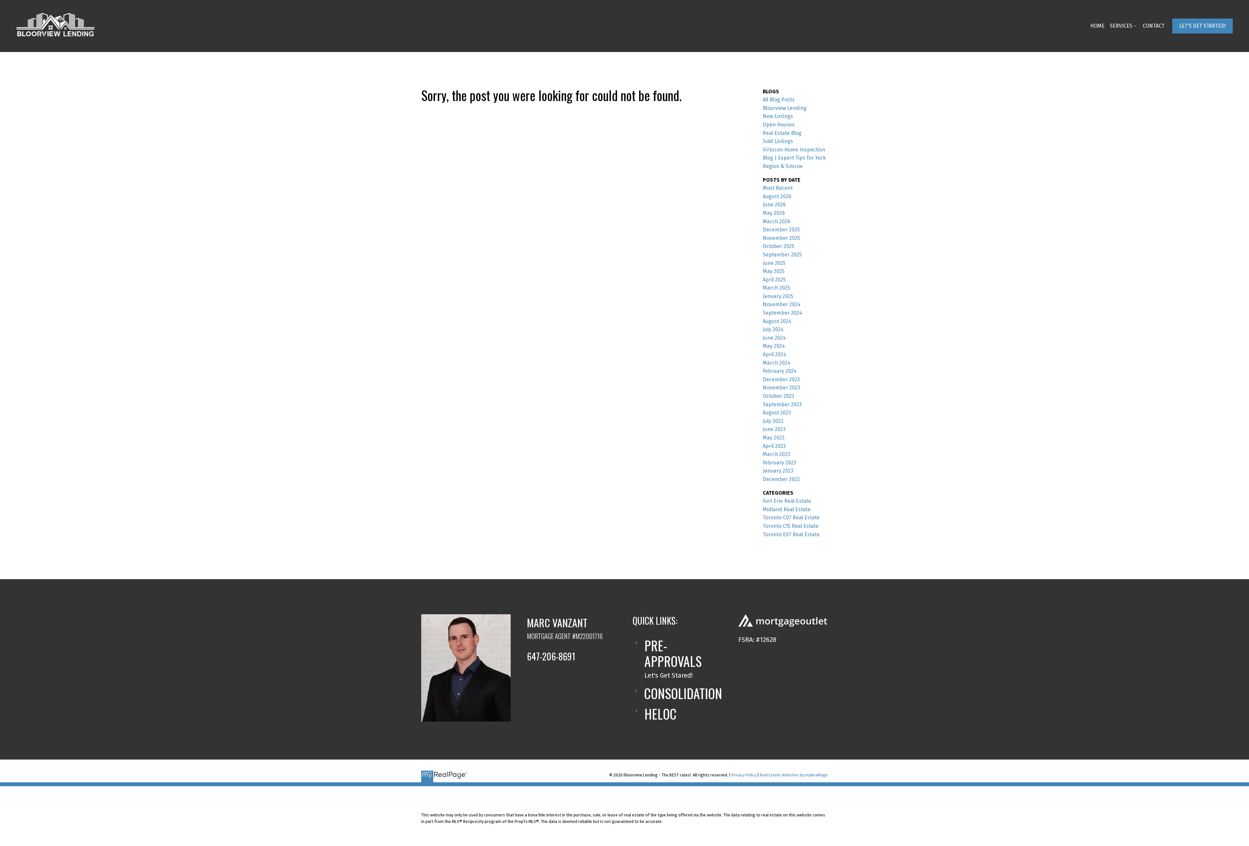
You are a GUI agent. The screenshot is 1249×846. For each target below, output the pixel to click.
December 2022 (781, 479)
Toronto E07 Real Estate (791, 534)
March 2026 (776, 221)
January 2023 (778, 471)
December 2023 (781, 379)
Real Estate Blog (782, 133)
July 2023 (773, 421)
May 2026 (774, 213)
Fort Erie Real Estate (787, 501)
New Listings (778, 116)
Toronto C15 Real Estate (791, 526)
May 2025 (774, 271)
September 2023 (782, 404)
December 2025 (781, 230)
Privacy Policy (744, 775)
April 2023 (774, 446)
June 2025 (774, 263)
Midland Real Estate (787, 509)
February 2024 (780, 371)
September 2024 (782, 313)
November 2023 (781, 387)
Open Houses (779, 125)
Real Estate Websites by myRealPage (794, 775)
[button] (1202, 26)
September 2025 (782, 255)
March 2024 (776, 363)
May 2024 (774, 346)
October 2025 (778, 246)
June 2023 (774, 429)
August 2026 (777, 196)
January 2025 (778, 296)
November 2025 (781, 238)
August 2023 (777, 413)
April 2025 (774, 280)
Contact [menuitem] (1153, 26)
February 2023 (779, 463)
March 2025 (776, 288)
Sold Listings (778, 141)
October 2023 (778, 396)
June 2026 (774, 205)
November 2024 (781, 304)
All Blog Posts (779, 100)
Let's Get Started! (1202, 26)
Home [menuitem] (1097, 26)
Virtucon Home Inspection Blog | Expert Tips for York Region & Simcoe (794, 158)
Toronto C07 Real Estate (791, 517)
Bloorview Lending (785, 108)
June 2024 (774, 338)
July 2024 (773, 329)
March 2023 (776, 454)
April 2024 (774, 354)
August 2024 (777, 321)
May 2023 (774, 438)
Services (1121, 26)
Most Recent (778, 188)
